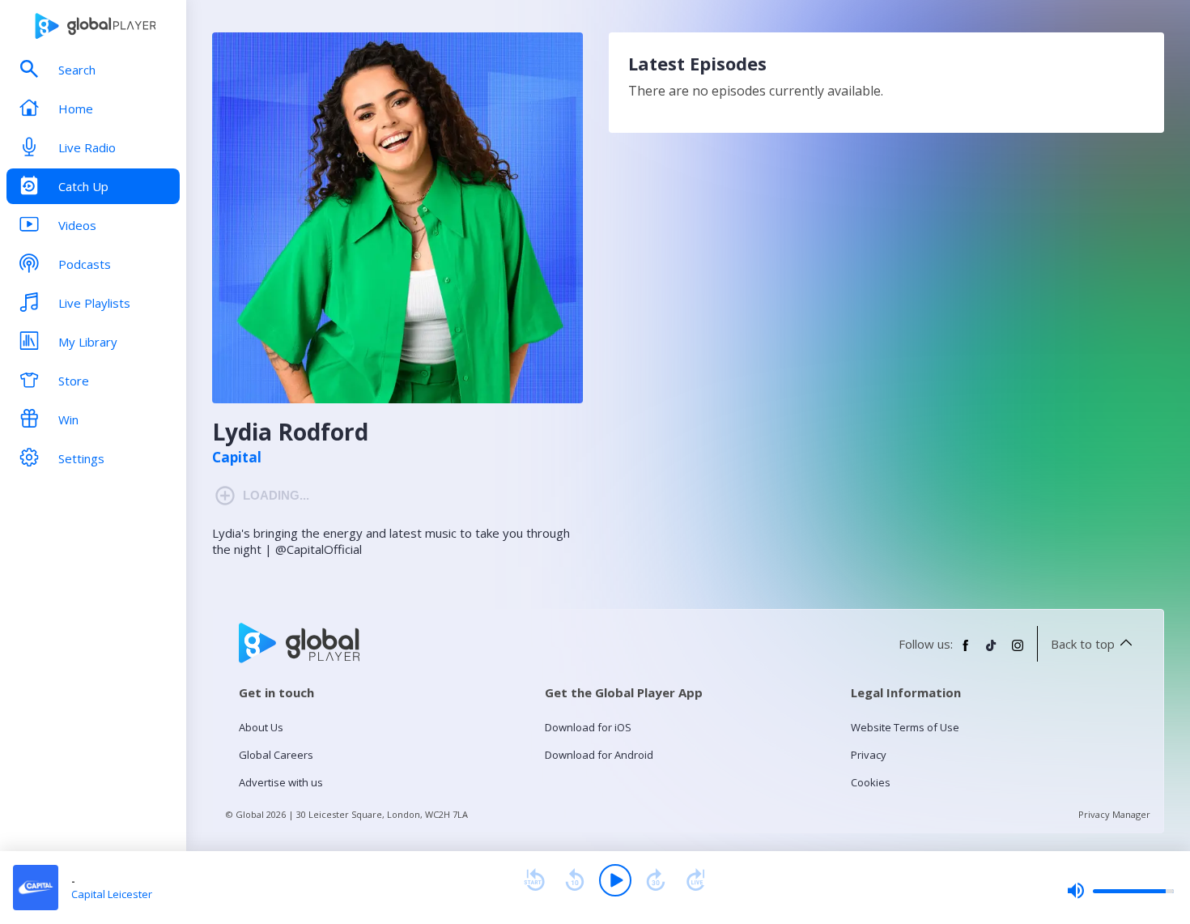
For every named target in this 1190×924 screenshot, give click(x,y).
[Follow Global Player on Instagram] (1017, 652)
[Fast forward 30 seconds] (656, 880)
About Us (261, 727)
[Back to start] (534, 880)
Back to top (1083, 644)
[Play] (615, 880)
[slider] (1120, 891)
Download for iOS (588, 727)
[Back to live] (696, 880)
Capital (236, 457)
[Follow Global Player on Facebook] (965, 652)
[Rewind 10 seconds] (575, 880)
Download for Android (599, 754)
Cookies (870, 782)
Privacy (868, 754)
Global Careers (276, 754)
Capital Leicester (111, 894)
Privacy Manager (1114, 814)
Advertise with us (281, 782)
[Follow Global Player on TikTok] (991, 652)
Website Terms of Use (905, 727)
